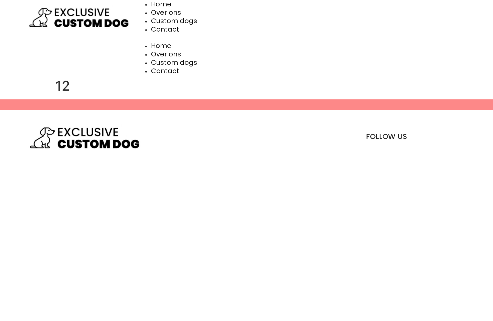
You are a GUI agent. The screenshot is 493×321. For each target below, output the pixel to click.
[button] (301, 38)
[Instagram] (440, 137)
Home (161, 45)
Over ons (166, 12)
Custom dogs (174, 21)
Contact (165, 29)
